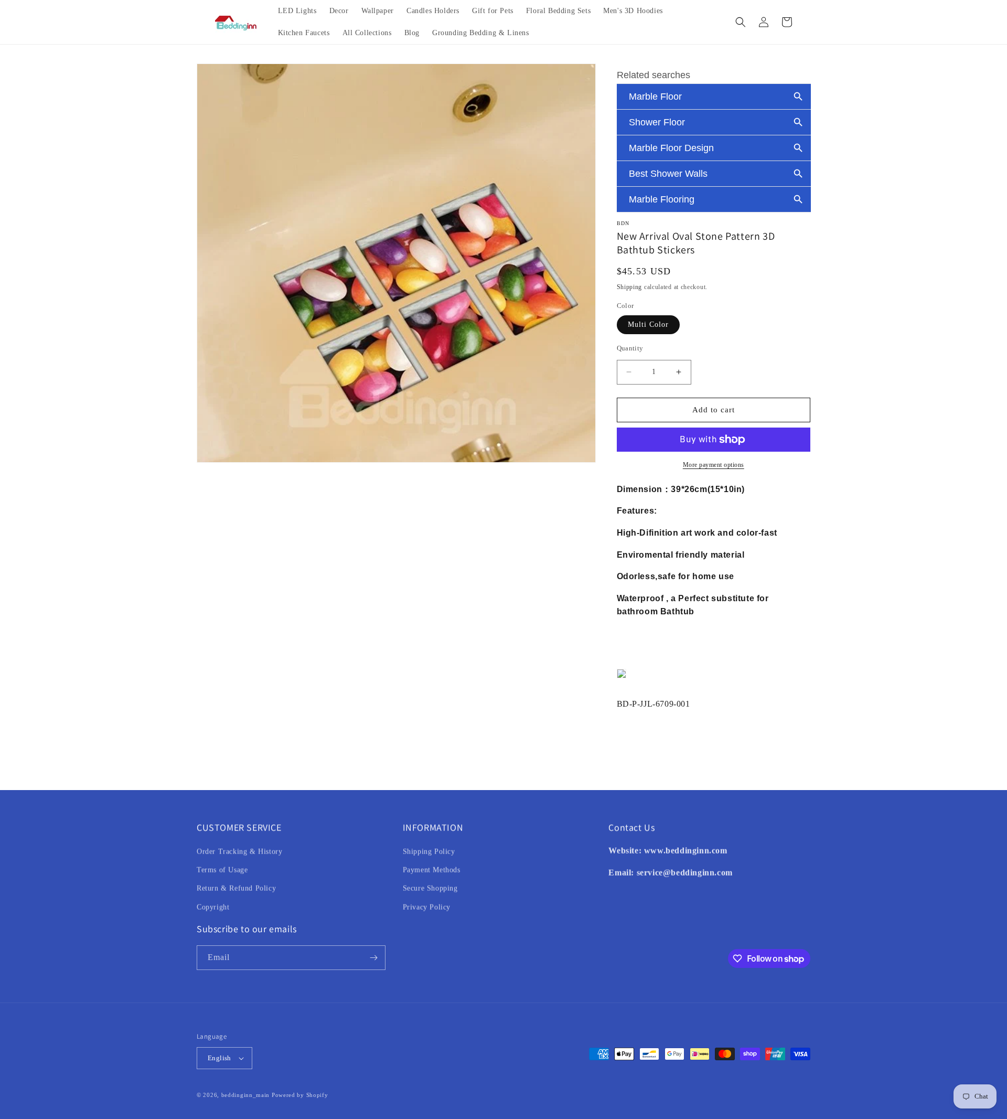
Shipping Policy (429, 852)
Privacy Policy (427, 907)
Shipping (629, 287)
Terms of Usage (222, 870)
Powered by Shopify (300, 1095)
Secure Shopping (430, 888)
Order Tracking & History (239, 852)
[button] (740, 22)
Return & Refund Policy (236, 888)
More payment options (713, 464)
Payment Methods (431, 870)
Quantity (630, 348)
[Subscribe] (373, 957)
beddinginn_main (245, 1095)
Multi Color (648, 324)
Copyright (213, 907)
